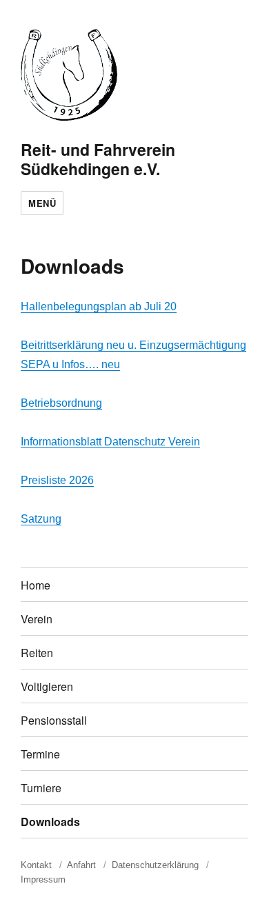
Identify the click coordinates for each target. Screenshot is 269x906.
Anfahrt (81, 865)
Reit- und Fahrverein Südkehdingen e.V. (98, 159)
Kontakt (36, 865)
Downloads (50, 821)
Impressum (43, 879)
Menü (42, 203)
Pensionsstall (54, 720)
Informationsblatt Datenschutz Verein (110, 441)
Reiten (37, 653)
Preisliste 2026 (57, 480)
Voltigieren (47, 686)
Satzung (41, 519)
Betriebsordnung (61, 403)
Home (35, 585)
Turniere (41, 788)
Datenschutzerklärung (155, 865)
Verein (36, 619)
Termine (40, 754)
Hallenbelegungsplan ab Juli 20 (99, 306)
